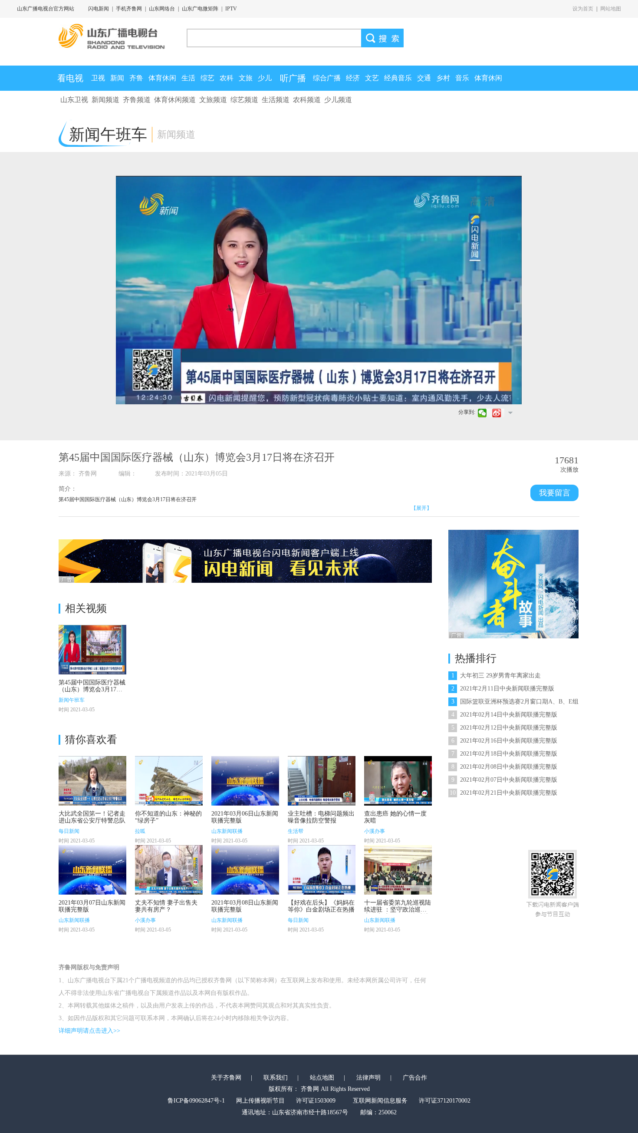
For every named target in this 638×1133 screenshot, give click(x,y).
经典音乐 (398, 78)
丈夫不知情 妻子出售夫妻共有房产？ (166, 906)
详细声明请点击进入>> (89, 1030)
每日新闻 (69, 831)
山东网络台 (162, 9)
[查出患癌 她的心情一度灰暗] (398, 781)
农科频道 (307, 99)
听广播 (293, 78)
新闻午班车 (72, 700)
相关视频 (86, 608)
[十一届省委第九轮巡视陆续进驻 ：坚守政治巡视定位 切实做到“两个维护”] (398, 870)
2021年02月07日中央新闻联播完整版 (504, 779)
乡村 (443, 78)
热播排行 (476, 658)
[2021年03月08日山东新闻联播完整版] (245, 870)
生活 (188, 78)
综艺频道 (244, 99)
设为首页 (582, 9)
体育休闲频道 (175, 99)
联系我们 (275, 1077)
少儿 (265, 78)
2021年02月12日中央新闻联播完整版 (504, 727)
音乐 (462, 78)
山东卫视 (74, 99)
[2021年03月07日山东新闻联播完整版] (92, 870)
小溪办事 (374, 831)
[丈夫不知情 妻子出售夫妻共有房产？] (169, 870)
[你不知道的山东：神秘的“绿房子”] (169, 781)
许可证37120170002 (444, 1100)
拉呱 (140, 831)
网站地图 (610, 9)
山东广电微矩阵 (200, 9)
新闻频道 (105, 99)
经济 (353, 78)
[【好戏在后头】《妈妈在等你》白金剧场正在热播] (321, 870)
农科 (226, 78)
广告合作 (415, 1077)
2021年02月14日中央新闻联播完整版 (504, 714)
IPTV (231, 9)
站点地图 (322, 1077)
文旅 (246, 78)
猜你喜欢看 (91, 739)
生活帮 (295, 831)
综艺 (207, 78)
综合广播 (327, 78)
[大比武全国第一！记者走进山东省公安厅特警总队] (92, 781)
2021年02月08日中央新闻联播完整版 (504, 766)
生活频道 (275, 99)
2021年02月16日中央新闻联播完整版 (504, 740)
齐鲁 (136, 78)
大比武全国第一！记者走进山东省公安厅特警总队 (92, 817)
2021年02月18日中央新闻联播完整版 (504, 753)
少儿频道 (338, 99)
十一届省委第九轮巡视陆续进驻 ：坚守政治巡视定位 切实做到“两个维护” (398, 909)
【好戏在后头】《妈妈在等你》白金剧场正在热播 (321, 906)
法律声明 (368, 1077)
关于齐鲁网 (226, 1077)
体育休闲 (162, 78)
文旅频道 (213, 99)
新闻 (117, 78)
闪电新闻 (98, 9)
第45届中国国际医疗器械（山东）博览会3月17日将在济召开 (92, 689)
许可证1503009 (315, 1100)
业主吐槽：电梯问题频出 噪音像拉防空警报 (321, 817)
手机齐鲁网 (129, 9)
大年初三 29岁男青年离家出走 (496, 675)
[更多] (510, 412)
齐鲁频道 (137, 99)
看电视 (70, 78)
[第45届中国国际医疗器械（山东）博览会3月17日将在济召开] (92, 649)
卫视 (98, 78)
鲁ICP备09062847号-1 (196, 1100)
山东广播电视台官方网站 (45, 9)
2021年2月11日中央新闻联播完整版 (502, 688)
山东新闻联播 (227, 831)
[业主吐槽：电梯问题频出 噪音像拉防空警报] (321, 781)
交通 (424, 78)
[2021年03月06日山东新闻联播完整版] (245, 781)
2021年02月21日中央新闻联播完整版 (503, 792)
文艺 (372, 78)
